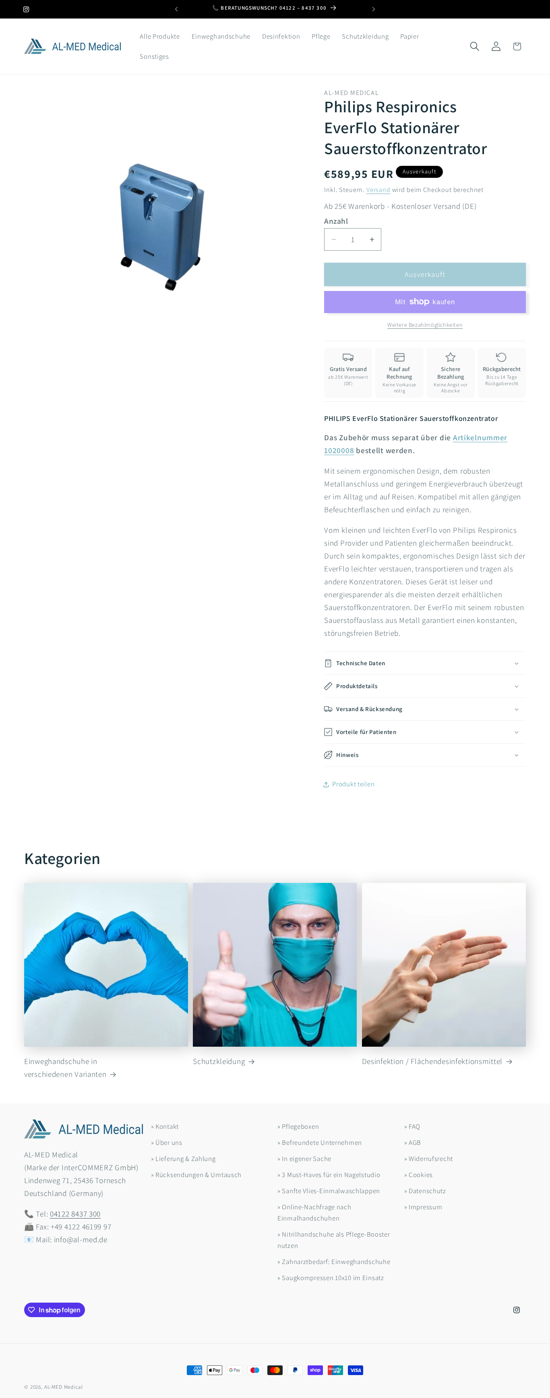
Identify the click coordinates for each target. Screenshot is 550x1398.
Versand (378, 189)
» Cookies (418, 1174)
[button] (474, 46)
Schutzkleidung (219, 1061)
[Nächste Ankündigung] (374, 9)
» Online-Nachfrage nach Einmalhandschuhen (314, 1212)
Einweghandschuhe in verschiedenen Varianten (65, 1068)
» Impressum (423, 1206)
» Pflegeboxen (298, 1126)
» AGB (413, 1142)
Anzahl (336, 221)
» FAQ (412, 1126)
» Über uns (166, 1142)
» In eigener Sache (304, 1158)
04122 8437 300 (75, 1213)
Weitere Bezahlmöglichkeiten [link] (425, 324)
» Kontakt (165, 1126)
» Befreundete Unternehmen (319, 1142)
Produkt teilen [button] (353, 783)
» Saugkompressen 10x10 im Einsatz (330, 1277)
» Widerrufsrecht (428, 1158)
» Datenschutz (425, 1190)
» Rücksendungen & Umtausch (196, 1174)
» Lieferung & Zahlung (183, 1158)
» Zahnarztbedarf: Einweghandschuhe (333, 1261)
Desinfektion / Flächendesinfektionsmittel (432, 1061)
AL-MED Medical (63, 1387)
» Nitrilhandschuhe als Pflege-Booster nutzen (333, 1240)
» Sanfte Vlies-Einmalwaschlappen (328, 1190)
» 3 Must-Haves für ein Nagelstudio (328, 1174)
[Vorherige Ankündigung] (176, 9)
